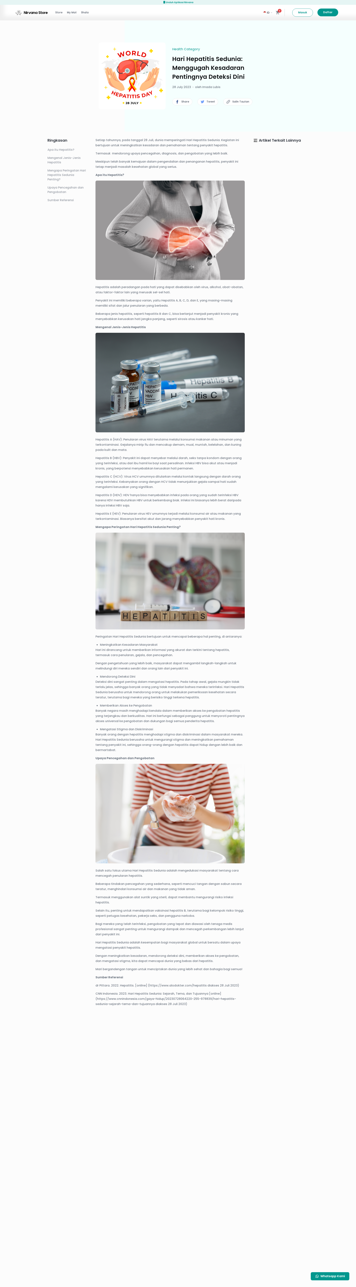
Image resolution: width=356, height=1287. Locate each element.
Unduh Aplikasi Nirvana (179, 2)
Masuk (302, 12)
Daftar (327, 12)
